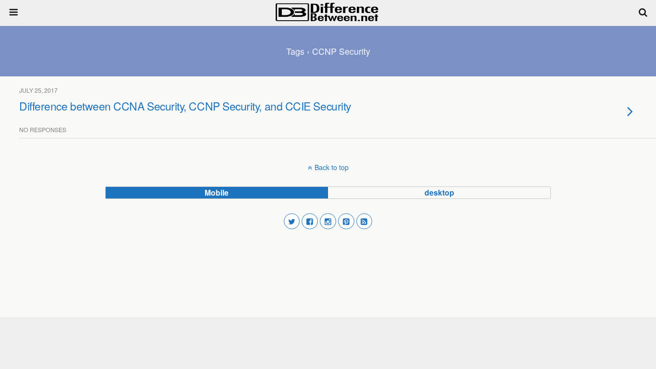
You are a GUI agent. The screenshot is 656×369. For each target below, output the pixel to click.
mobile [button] (217, 192)
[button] (292, 221)
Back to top (332, 167)
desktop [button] (439, 192)
